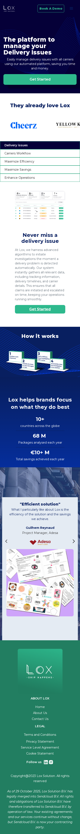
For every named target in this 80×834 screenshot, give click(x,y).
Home (40, 707)
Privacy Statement (40, 741)
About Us (40, 713)
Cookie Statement (40, 753)
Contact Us (40, 719)
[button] (71, 8)
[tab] (40, 145)
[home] (9, 8)
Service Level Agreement (40, 747)
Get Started (40, 309)
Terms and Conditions (40, 735)
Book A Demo (50, 8)
